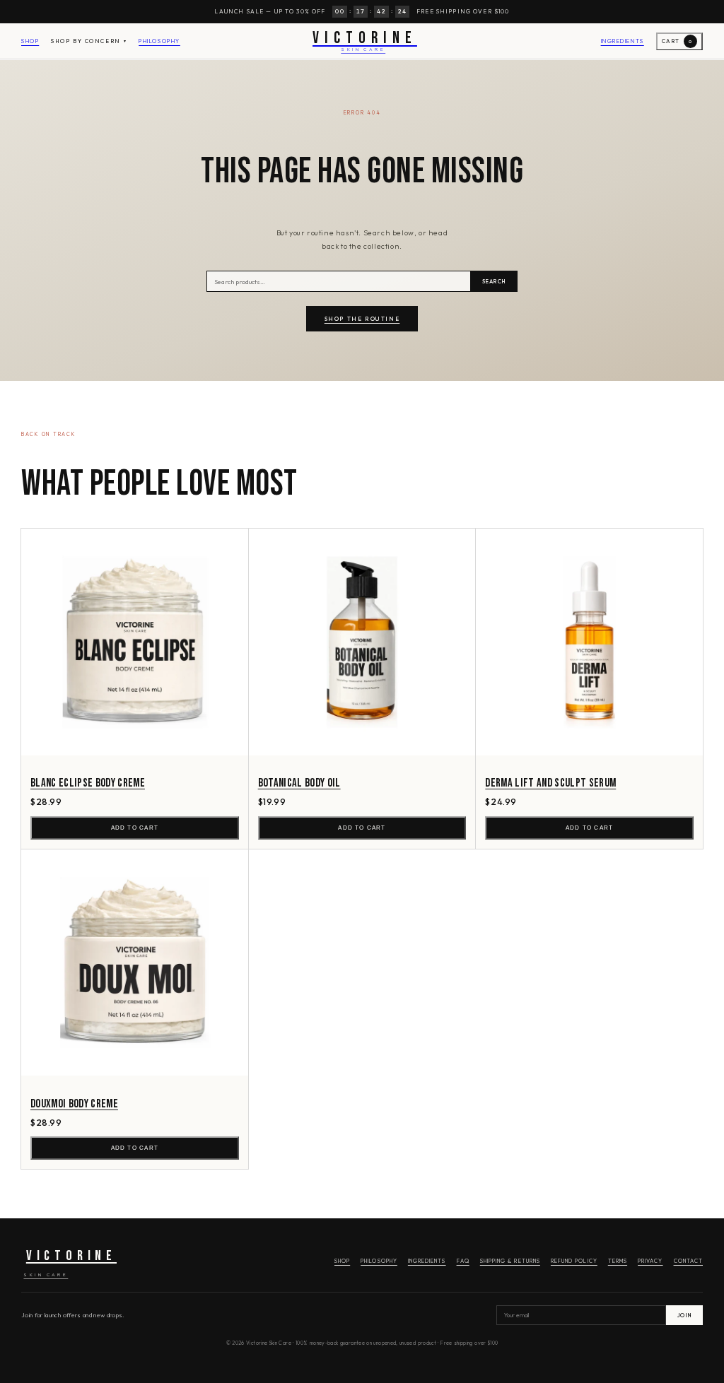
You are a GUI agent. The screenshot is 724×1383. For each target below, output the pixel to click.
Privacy (650, 1260)
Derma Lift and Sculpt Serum (550, 783)
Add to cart (134, 828)
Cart (677, 41)
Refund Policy (574, 1260)
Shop (30, 41)
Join (684, 1315)
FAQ (463, 1260)
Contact (688, 1260)
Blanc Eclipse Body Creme (87, 783)
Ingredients (622, 41)
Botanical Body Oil (299, 783)
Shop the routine (362, 318)
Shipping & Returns (510, 1260)
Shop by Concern (89, 41)
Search (494, 281)
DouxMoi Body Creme (74, 1104)
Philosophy (159, 41)
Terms (617, 1260)
